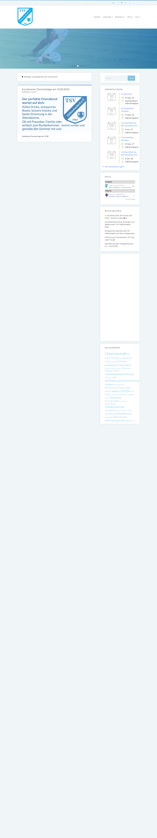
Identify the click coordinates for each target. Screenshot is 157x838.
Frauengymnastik (112, 371)
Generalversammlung (119, 374)
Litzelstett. (112, 196)
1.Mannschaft (116, 354)
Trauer (118, 410)
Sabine (122, 388)
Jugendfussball (120, 385)
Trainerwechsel (114, 407)
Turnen (124, 410)
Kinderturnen (111, 388)
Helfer (114, 377)
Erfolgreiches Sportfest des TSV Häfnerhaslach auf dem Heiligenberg (119, 232)
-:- (133, 195)
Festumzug (117, 368)
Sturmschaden (112, 401)
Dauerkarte (125, 365)
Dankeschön (111, 365)
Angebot (113, 362)
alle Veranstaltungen (114, 167)
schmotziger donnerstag (117, 394)
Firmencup (125, 368)
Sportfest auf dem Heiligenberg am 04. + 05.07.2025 (119, 245)
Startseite (97, 17)
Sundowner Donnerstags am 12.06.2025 (45, 89)
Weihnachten (120, 417)
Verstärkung (110, 414)
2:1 (133, 186)
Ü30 (133, 421)
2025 (121, 358)
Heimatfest (108, 377)
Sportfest (115, 397)
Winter (128, 420)
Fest (112, 368)
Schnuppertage (129, 394)
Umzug (129, 410)
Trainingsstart (110, 410)
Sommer (107, 398)
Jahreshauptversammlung (122, 380)
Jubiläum (110, 384)
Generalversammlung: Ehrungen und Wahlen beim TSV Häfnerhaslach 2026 (119, 224)
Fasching (107, 368)
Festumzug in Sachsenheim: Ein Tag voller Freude (119, 238)
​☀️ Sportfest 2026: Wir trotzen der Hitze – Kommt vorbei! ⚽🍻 (118, 217)
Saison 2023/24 (120, 391)
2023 (117, 358)
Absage (126, 358)
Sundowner (126, 94)
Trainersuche (110, 404)
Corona (121, 361)
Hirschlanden (127, 187)
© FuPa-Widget (130, 199)
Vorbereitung (123, 413)
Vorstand (108, 417)
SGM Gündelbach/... (115, 187)
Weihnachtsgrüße (114, 420)
